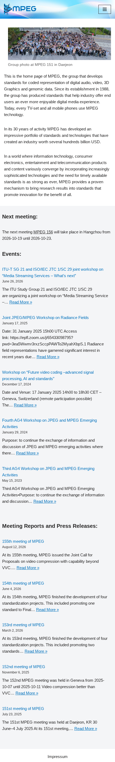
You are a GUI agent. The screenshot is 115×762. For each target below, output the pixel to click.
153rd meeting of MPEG (23, 625)
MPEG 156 (43, 232)
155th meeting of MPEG (23, 541)
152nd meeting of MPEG (23, 666)
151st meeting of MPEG (23, 708)
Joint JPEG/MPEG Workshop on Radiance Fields (45, 317)
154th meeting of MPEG (23, 583)
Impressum (58, 756)
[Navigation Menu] (104, 9)
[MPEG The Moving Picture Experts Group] (20, 9)
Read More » (20, 302)
